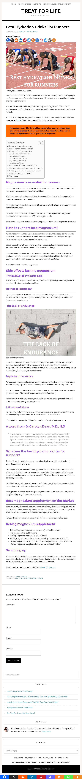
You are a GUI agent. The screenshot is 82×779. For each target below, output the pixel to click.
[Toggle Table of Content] (39, 143)
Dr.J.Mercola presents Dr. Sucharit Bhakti (54, 762)
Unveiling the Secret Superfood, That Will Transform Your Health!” (33, 702)
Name (9, 627)
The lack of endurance (19, 158)
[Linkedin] (20, 40)
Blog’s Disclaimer (61, 758)
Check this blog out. (48, 567)
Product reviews (21, 576)
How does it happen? (18, 156)
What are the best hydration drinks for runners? (25, 168)
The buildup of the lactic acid (21, 154)
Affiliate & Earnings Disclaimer (24, 762)
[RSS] (33, 40)
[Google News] (37, 40)
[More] (54, 40)
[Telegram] (45, 40)
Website (9, 649)
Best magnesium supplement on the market (24, 171)
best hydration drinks (23, 578)
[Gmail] (41, 40)
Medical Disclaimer (45, 758)
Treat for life (41, 11)
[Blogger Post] (50, 40)
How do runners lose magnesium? (21, 149)
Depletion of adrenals (19, 161)
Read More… (46, 731)
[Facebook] (8, 40)
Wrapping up (13, 176)
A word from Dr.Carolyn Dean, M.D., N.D (23, 165)
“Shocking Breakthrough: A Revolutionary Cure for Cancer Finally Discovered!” (37, 697)
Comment (10, 605)
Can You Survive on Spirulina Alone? (21, 713)
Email (8, 638)
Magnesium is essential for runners (21, 146)
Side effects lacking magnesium (20, 151)
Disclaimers (18, 758)
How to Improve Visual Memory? (20, 691)
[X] (12, 40)
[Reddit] (16, 40)
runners (40, 578)
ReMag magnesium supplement (20, 173)
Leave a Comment (32, 31)
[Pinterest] (25, 40)
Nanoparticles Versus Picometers (20, 708)
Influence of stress (17, 163)
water (19, 120)
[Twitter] (29, 40)
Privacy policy (30, 758)
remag (33, 578)
